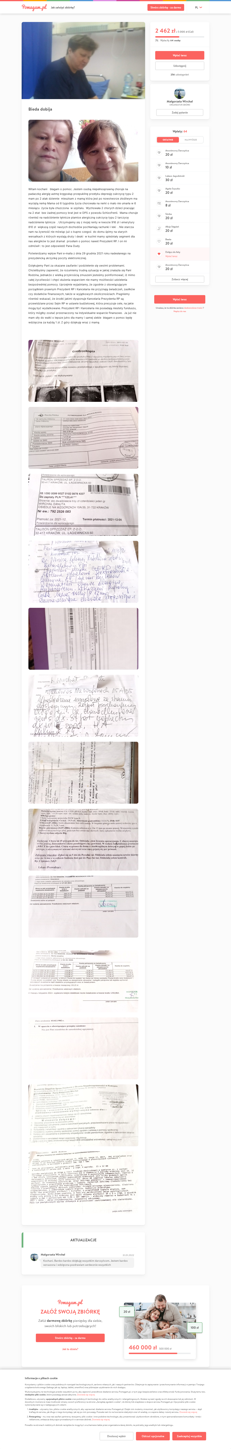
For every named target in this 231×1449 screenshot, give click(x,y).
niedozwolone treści (193, 307)
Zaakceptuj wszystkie (189, 1436)
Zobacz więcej (180, 279)
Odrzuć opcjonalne (153, 1436)
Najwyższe (191, 139)
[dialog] (115, 1409)
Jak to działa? (70, 1349)
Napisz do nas (180, 311)
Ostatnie (168, 139)
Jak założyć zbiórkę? (63, 7)
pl (196, 7)
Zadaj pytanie (180, 112)
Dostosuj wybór (116, 1436)
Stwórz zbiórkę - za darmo (166, 7)
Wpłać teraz (180, 55)
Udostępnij (179, 66)
